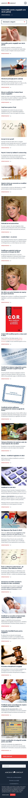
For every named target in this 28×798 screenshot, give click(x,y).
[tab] (14, 22)
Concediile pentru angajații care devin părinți (13, 11)
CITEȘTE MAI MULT (5, 53)
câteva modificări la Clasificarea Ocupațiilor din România (11, 340)
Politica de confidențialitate (14, 777)
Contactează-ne (14, 783)
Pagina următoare (7, 756)
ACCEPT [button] (13, 794)
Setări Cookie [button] (5, 794)
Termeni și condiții (14, 780)
